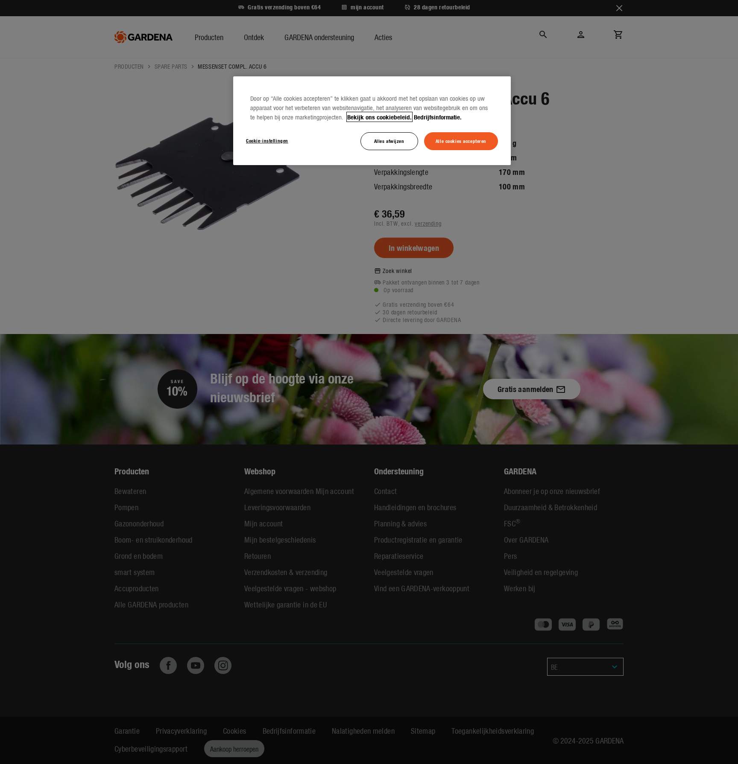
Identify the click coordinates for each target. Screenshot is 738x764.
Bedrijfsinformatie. (438, 117)
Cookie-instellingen (267, 140)
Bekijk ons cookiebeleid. (379, 117)
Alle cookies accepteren (461, 140)
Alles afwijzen (389, 140)
